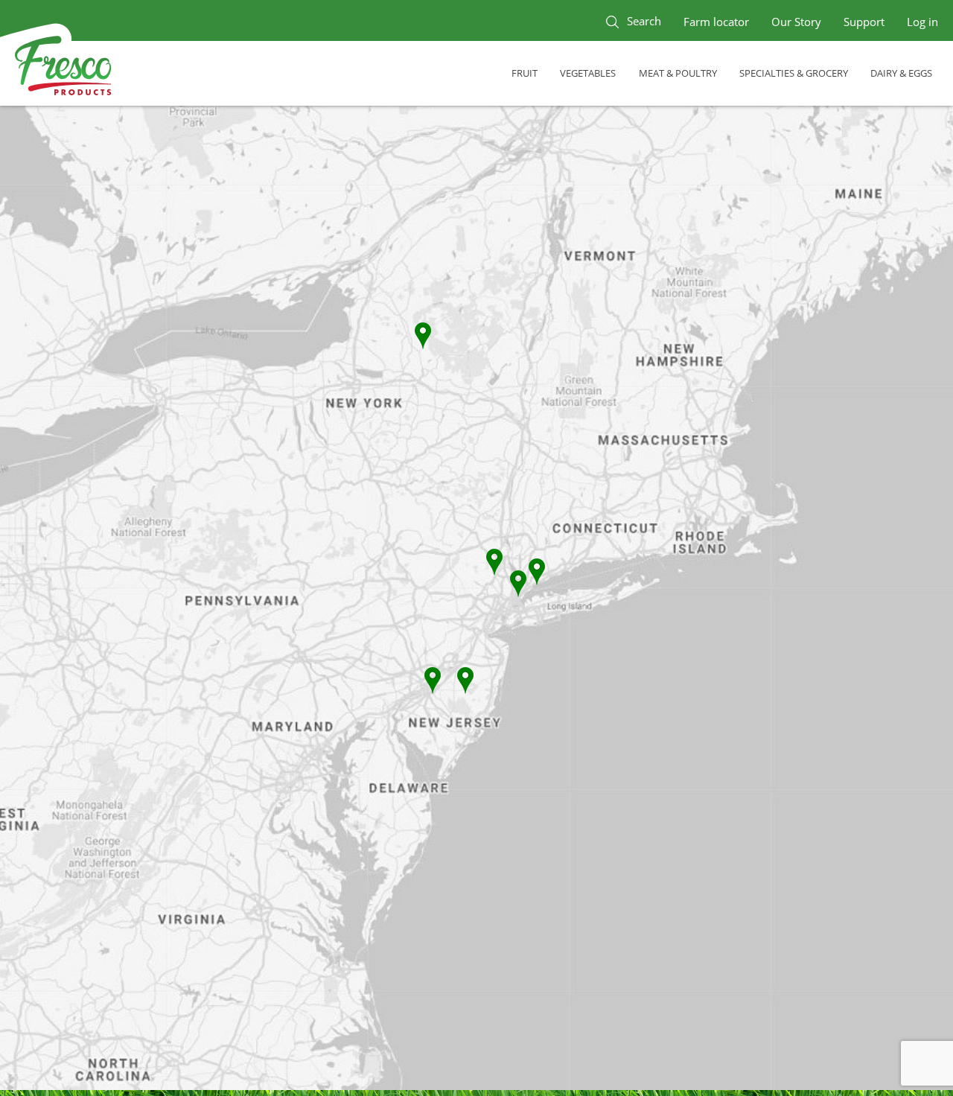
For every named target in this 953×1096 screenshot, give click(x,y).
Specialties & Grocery (793, 73)
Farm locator (716, 21)
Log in (922, 21)
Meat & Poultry (678, 73)
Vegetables (588, 73)
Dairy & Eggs (901, 73)
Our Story (796, 21)
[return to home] (63, 68)
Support (864, 21)
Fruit (524, 73)
